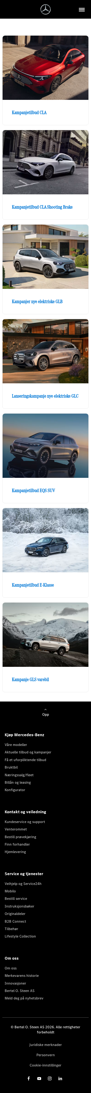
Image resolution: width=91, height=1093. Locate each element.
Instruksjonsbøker (19, 906)
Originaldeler (15, 913)
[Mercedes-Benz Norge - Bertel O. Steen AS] (45, 9)
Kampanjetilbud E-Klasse (33, 585)
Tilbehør (11, 928)
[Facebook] (29, 1078)
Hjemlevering (15, 851)
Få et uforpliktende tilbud (25, 759)
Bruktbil (11, 767)
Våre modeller (16, 744)
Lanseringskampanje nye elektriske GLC (45, 396)
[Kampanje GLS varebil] (45, 635)
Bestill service (16, 898)
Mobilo (10, 891)
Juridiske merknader (45, 1044)
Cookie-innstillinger (45, 1065)
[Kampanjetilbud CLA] (45, 68)
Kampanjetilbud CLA (29, 112)
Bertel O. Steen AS (20, 990)
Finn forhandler (17, 844)
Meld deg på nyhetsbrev (24, 998)
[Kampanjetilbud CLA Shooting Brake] (45, 162)
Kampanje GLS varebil (30, 679)
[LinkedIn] (60, 1078)
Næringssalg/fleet (19, 775)
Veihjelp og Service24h (23, 883)
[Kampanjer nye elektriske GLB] (45, 257)
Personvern (45, 1055)
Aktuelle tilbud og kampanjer (28, 752)
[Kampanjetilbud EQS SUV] (45, 446)
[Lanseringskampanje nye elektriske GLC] (45, 351)
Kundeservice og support (25, 821)
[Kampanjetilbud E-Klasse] (45, 540)
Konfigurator (15, 789)
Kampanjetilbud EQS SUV (33, 490)
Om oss (11, 968)
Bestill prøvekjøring (20, 836)
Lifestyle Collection (20, 936)
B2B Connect (15, 921)
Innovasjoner (15, 983)
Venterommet (16, 829)
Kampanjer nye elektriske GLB (37, 301)
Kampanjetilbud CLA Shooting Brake (42, 207)
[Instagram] (49, 1078)
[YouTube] (39, 1078)
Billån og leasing (18, 782)
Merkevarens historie (22, 975)
